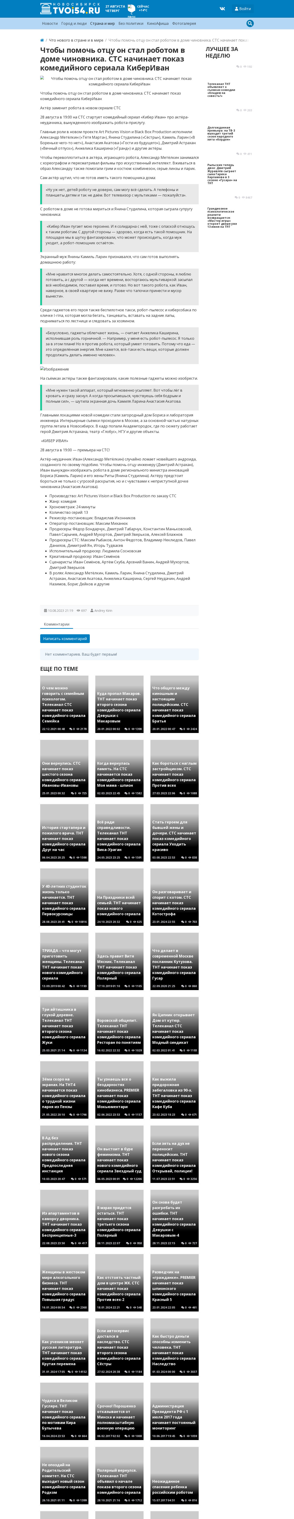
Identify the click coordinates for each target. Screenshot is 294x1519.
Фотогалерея (184, 23)
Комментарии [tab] (56, 624)
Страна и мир (102, 23)
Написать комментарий (65, 638)
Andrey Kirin (103, 610)
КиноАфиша (158, 23)
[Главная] (42, 40)
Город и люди (74, 23)
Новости (50, 23)
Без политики (131, 23)
